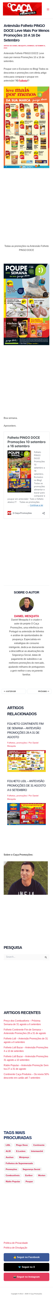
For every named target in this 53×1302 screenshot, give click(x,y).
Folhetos (11, 743)
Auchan (10, 1157)
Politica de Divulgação (15, 1247)
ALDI (8, 1151)
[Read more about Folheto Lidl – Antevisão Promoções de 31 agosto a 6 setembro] (26, 814)
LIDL (8, 1145)
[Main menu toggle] (48, 9)
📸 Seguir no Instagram (26, 1277)
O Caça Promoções (6, 15)
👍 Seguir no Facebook (26, 1257)
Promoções (11, 1169)
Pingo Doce (22, 1145)
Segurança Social (31, 1169)
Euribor (29, 1175)
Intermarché (37, 1151)
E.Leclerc (20, 1151)
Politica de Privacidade (16, 1243)
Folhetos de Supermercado (19, 1163)
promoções (21, 743)
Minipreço (24, 1157)
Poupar (29, 1181)
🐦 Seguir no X (26, 1267)
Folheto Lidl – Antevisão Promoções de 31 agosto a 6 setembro (26, 785)
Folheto (23, 80)
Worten (41, 1175)
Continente (38, 1145)
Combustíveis (13, 1175)
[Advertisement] (26, 200)
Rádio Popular (13, 1181)
